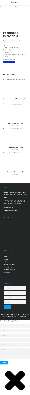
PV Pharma (14, 314)
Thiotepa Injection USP (15, 148)
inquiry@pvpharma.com (11, 210)
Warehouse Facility (8, 267)
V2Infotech (14, 316)
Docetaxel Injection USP (15, 172)
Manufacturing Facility (9, 264)
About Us (6, 256)
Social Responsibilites (9, 269)
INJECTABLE (19, 10)
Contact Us (7, 275)
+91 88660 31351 (9, 207)
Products (13, 10)
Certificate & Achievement (10, 262)
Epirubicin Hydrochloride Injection (15, 99)
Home (8, 10)
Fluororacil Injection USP (15, 123)
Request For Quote (9, 62)
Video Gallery (7, 272)
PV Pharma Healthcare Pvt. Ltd (14, 191)
